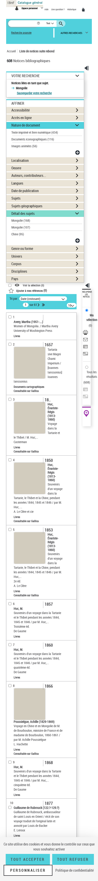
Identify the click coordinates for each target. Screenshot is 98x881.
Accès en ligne (21, 117)
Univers (16, 256)
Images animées (24, 146)
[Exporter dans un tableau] (85, 347)
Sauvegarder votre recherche (34, 93)
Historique (72, 9)
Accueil (11, 51)
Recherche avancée (21, 32)
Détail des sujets (23, 213)
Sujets (16, 198)
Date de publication (25, 190)
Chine (17, 234)
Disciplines (19, 271)
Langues (17, 183)
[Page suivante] (39, 304)
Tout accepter (28, 859)
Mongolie (20, 220)
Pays (14, 278)
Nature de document (25, 125)
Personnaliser (28, 870)
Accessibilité (20, 110)
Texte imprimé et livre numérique (34, 132)
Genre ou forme (22, 248)
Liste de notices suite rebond (36, 51)
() (31, 290)
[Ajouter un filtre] (78, 152)
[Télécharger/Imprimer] (85, 333)
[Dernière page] (44, 304)
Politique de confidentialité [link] (74, 870)
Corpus (16, 263)
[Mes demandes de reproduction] (84, 10)
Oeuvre (16, 167)
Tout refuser (73, 859)
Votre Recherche (25, 76)
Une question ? (58, 9)
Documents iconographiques (32, 139)
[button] (39, 23)
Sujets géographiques (26, 205)
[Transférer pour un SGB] (85, 354)
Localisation (20, 160)
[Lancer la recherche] (61, 23)
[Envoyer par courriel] (85, 340)
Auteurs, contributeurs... (28, 175)
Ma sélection (91, 317)
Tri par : (14, 298)
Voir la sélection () (33, 285)
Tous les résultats (91, 374)
